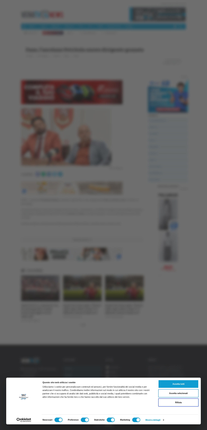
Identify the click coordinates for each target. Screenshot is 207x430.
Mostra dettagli (153, 420)
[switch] (85, 420)
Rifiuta (178, 402)
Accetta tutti (178, 384)
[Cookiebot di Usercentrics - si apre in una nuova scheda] (24, 420)
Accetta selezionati (178, 393)
